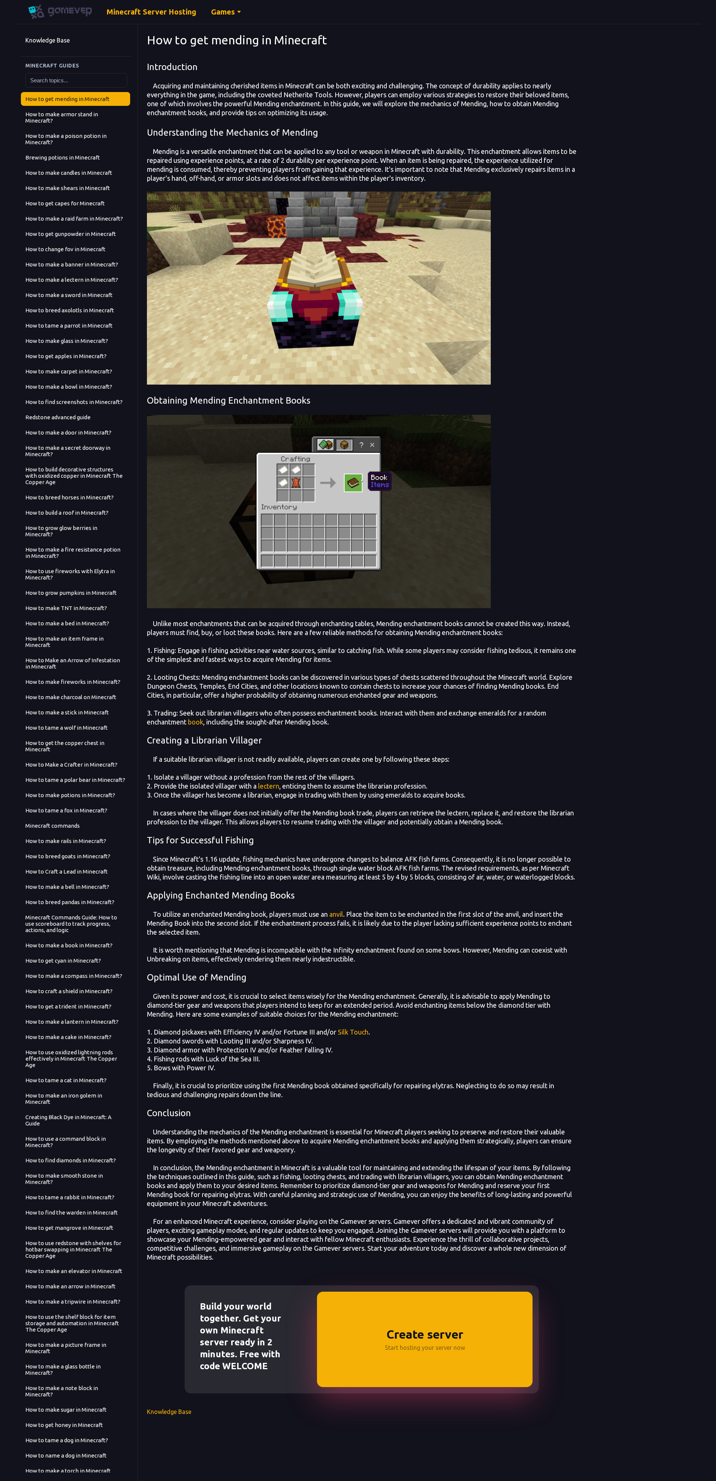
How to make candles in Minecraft (68, 173)
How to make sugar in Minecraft (66, 1409)
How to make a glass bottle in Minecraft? (63, 1369)
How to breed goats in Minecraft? (67, 856)
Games (223, 11)
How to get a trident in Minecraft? (68, 1006)
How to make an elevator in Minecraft (73, 1271)
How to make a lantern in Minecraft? (72, 1022)
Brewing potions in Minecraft (62, 157)
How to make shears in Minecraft (67, 188)
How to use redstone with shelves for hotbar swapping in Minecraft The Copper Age (73, 1249)
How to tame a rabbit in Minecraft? (69, 1197)
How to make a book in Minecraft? (69, 945)
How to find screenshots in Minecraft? (74, 402)
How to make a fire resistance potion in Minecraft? (72, 552)
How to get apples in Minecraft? (66, 356)
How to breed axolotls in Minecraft (69, 310)
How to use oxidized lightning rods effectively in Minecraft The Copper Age (71, 1058)
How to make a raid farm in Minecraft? (74, 218)
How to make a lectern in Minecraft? (71, 280)
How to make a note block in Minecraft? (61, 1391)
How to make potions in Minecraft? (70, 795)
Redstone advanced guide (58, 417)
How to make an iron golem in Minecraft (63, 1098)
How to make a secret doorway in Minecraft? (67, 451)
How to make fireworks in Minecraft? (72, 682)
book (195, 722)
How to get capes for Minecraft (65, 203)
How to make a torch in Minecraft (68, 1471)
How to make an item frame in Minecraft (64, 641)
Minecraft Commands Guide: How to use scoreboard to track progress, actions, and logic (71, 923)
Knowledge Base (47, 40)
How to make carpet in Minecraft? (68, 371)
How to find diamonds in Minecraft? (70, 1160)
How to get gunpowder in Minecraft (70, 234)
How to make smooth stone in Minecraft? (64, 1178)
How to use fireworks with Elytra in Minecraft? (70, 574)
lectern (268, 786)
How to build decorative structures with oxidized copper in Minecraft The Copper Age (74, 475)
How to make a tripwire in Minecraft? (72, 1301)
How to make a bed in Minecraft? (67, 623)
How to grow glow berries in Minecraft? (61, 531)
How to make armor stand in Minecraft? (61, 117)
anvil (336, 914)
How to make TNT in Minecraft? (66, 608)
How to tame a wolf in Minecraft (66, 727)
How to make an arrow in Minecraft (70, 1286)
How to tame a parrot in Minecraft (69, 325)
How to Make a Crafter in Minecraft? (71, 764)
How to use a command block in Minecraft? (65, 1142)
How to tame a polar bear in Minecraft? (75, 780)
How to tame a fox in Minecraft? (66, 810)
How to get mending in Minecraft (67, 99)
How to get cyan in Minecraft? (63, 960)
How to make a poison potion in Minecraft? (66, 139)
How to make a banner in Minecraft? (71, 264)
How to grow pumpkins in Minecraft (71, 593)
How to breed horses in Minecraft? (69, 497)
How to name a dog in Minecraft (66, 1455)
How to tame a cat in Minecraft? (66, 1080)
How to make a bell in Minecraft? (67, 887)
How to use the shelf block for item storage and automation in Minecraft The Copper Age (72, 1323)
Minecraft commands (52, 825)
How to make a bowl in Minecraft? (68, 386)
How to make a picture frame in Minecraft (65, 1348)
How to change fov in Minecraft (65, 249)
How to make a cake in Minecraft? (68, 1037)
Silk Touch (353, 1032)
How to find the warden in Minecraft (71, 1212)
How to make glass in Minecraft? (66, 341)
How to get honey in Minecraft (64, 1425)
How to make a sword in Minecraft (69, 295)
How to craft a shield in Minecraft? (69, 991)
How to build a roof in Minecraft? (67, 512)
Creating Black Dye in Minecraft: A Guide (68, 1120)
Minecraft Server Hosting (151, 11)
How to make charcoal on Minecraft (70, 697)
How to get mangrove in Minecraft (69, 1228)
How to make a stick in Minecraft (67, 712)
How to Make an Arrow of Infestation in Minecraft (72, 663)
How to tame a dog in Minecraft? (66, 1440)
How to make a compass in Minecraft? (73, 976)
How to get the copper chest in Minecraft (64, 746)
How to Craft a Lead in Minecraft (66, 871)
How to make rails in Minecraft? (65, 841)
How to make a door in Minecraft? (68, 432)
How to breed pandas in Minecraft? (69, 902)
